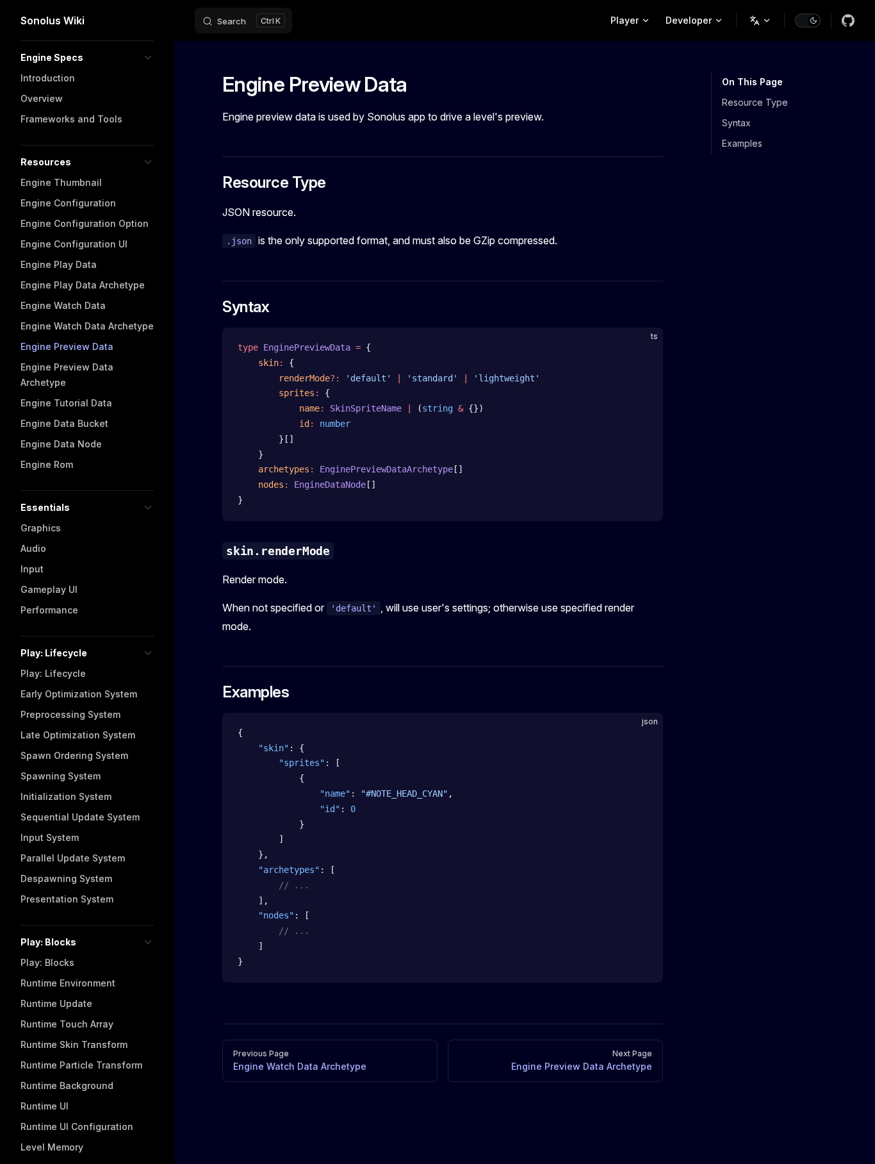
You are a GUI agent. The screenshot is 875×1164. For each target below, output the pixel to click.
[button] (87, 57)
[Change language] (760, 20)
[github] (848, 20)
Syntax (736, 122)
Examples (742, 143)
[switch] (808, 20)
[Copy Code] (642, 348)
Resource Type (755, 102)
